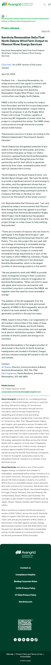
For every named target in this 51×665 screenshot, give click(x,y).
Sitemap (10, 654)
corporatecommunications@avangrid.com (21, 392)
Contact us (25, 568)
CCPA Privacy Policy (25, 588)
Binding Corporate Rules (25, 582)
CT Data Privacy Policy (25, 595)
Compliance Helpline (25, 575)
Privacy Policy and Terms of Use (29, 654)
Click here (6, 65)
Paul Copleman (8, 374)
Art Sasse (6, 367)
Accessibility (25, 657)
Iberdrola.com (25, 602)
